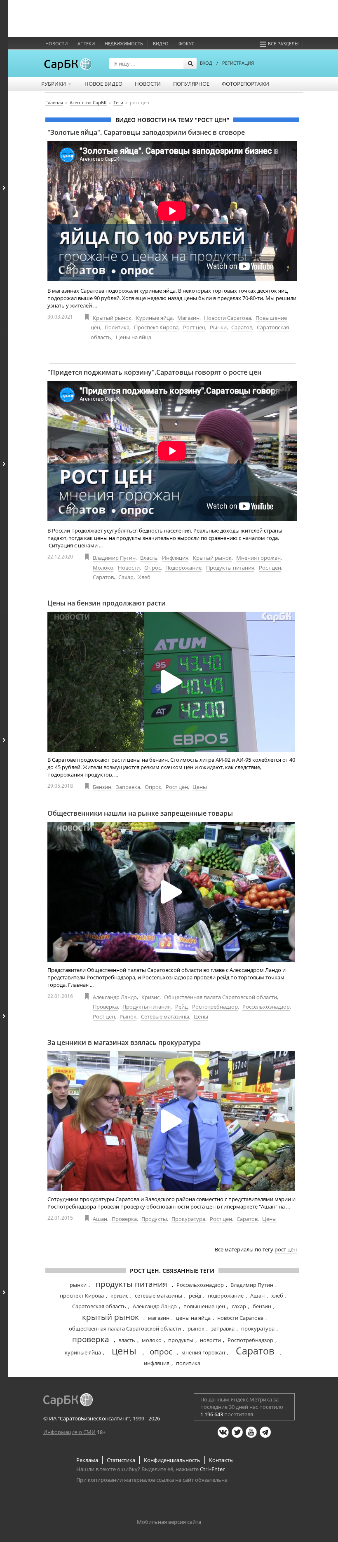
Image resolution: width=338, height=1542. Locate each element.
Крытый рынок (112, 318)
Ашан (100, 1219)
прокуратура (258, 1328)
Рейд (181, 1006)
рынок (196, 1328)
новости (210, 1340)
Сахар (126, 577)
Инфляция (175, 557)
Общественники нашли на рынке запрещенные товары (140, 813)
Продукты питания (230, 567)
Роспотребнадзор (215, 1006)
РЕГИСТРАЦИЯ (238, 63)
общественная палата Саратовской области (125, 1328)
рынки (78, 1285)
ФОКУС (186, 43)
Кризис (150, 997)
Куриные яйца (154, 318)
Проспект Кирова (156, 327)
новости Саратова (240, 1317)
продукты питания (131, 1284)
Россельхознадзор (266, 1006)
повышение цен (204, 1306)
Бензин (102, 787)
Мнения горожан (258, 557)
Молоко (103, 567)
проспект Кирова (82, 1295)
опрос (161, 1351)
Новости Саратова (227, 318)
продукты (180, 1340)
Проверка (105, 1006)
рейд (195, 1295)
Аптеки (86, 43)
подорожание (226, 1295)
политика (188, 1363)
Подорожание (183, 567)
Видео (161, 43)
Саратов (241, 327)
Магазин (188, 318)
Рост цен (194, 327)
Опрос (152, 567)
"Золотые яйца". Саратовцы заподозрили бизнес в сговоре (146, 132)
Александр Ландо (115, 997)
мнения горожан (203, 1352)
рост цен (286, 1249)
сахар (239, 1306)
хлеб (277, 1295)
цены (124, 1350)
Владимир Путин (114, 557)
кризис (119, 1295)
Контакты (221, 1460)
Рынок (128, 1016)
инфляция (156, 1363)
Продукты (154, 1219)
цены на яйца (193, 1317)
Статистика (121, 1460)
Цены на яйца (133, 337)
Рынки (218, 327)
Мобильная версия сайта (169, 1522)
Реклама (87, 1460)
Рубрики (56, 83)
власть (126, 1340)
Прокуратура (188, 1219)
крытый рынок (110, 1317)
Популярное (191, 83)
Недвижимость (124, 43)
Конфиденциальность (172, 1460)
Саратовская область (99, 1306)
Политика (117, 327)
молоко (152, 1340)
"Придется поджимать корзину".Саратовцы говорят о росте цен (154, 372)
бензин (262, 1306)
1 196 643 (211, 1414)
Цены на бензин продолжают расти (106, 603)
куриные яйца (83, 1352)
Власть (148, 557)
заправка (223, 1328)
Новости (56, 43)
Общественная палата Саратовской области (220, 997)
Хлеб (144, 577)
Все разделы (283, 43)
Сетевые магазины (165, 1016)
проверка (90, 1339)
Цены (199, 787)
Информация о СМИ (69, 1432)
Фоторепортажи (245, 83)
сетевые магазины (158, 1295)
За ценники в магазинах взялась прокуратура (124, 1042)
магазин (158, 1317)
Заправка (128, 787)
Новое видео (103, 83)
